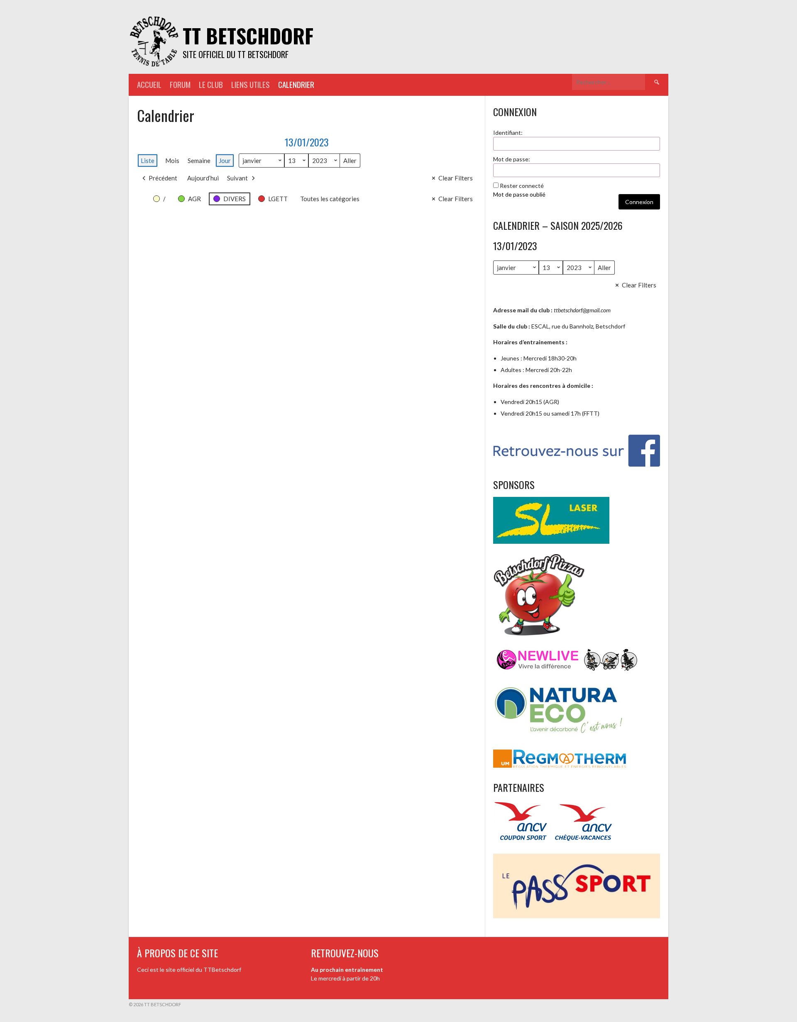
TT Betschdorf (248, 35)
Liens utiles (250, 84)
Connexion (639, 201)
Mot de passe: (511, 159)
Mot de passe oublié (519, 194)
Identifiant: (508, 132)
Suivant (237, 178)
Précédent (163, 178)
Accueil (149, 84)
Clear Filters (455, 178)
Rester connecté (522, 185)
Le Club (211, 84)
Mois (172, 160)
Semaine (199, 160)
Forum (180, 84)
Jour (225, 160)
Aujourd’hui (203, 178)
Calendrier (296, 84)
